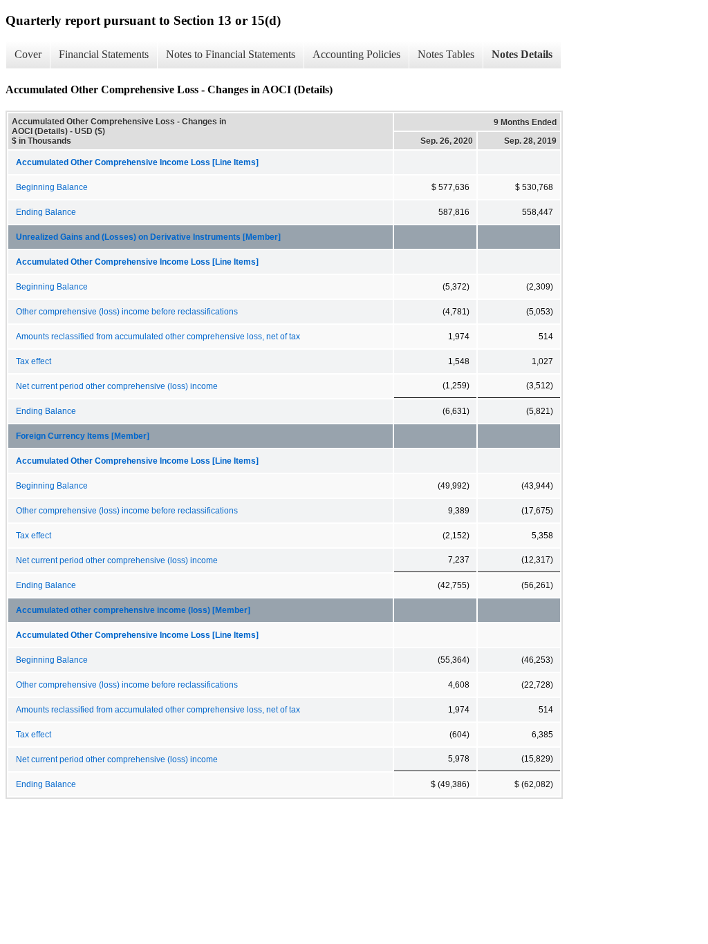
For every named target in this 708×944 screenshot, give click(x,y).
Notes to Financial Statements (230, 54)
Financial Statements (104, 54)
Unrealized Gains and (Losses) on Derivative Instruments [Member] (148, 237)
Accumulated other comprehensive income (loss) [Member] (133, 610)
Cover (28, 54)
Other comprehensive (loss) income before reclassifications (127, 312)
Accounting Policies (356, 54)
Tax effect (33, 361)
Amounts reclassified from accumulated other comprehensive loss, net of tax (158, 336)
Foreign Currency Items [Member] (82, 436)
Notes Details (522, 54)
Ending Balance (46, 212)
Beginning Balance (52, 187)
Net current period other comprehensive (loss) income (117, 386)
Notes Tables (446, 54)
